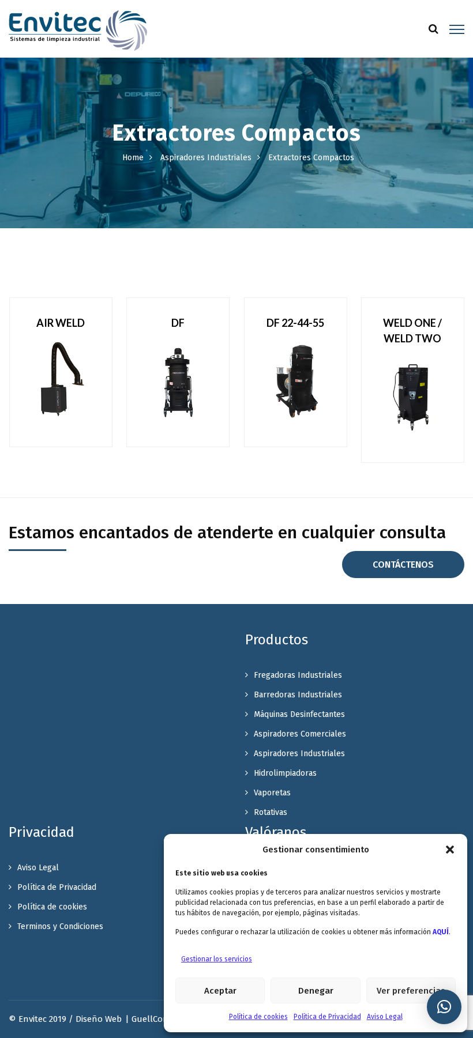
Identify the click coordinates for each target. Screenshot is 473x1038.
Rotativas (270, 812)
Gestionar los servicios (216, 959)
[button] (450, 849)
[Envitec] (78, 30)
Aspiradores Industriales (205, 158)
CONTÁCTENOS (403, 564)
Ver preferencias (411, 991)
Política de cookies (258, 1017)
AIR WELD (60, 322)
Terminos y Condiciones (60, 926)
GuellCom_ (153, 1019)
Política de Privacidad (327, 1017)
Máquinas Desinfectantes (299, 714)
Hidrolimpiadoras (285, 773)
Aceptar (220, 991)
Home (133, 158)
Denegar (315, 991)
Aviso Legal (385, 1017)
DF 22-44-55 (295, 322)
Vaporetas (272, 793)
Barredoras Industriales (298, 695)
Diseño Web (99, 1019)
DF (178, 322)
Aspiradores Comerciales (300, 734)
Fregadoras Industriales (298, 675)
